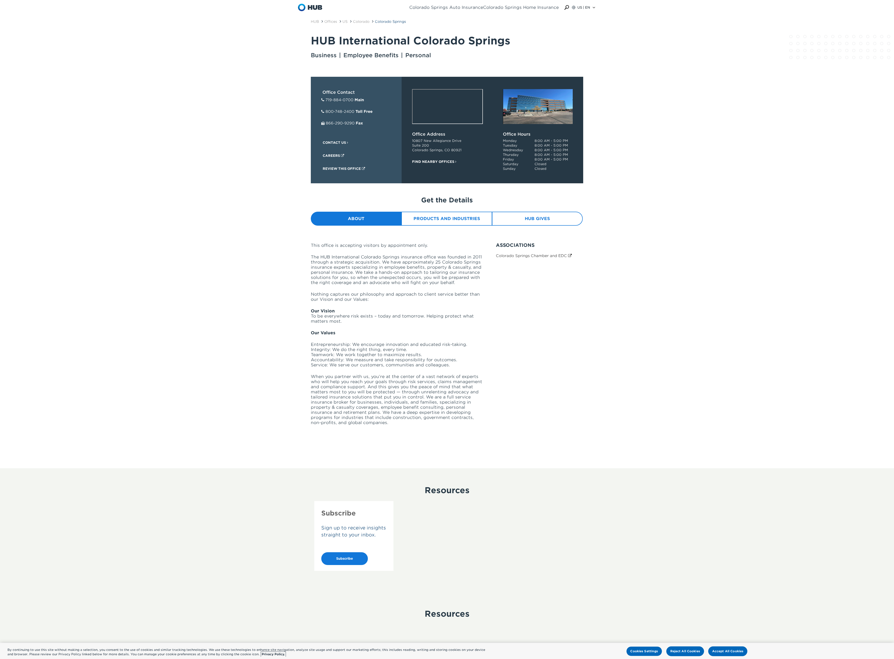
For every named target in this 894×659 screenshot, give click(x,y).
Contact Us (335, 142)
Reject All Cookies (685, 651)
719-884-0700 (339, 100)
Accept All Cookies (727, 651)
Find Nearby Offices (433, 162)
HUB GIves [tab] (537, 218)
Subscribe (344, 558)
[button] (566, 7)
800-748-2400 (339, 111)
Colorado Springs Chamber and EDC (532, 256)
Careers (332, 155)
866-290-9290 (340, 123)
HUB (315, 22)
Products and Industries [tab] (446, 218)
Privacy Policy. (273, 654)
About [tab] (356, 218)
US (345, 22)
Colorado (361, 22)
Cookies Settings (644, 651)
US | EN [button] (583, 7)
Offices (330, 22)
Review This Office (342, 169)
